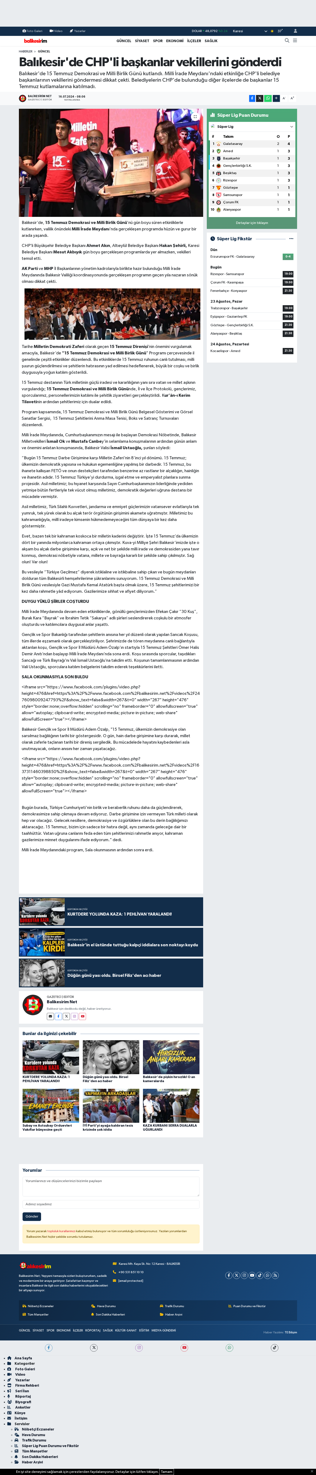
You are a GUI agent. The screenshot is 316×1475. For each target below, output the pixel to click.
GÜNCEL (124, 41)
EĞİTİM (144, 1330)
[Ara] (287, 41)
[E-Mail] (50, 1016)
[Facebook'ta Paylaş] (252, 98)
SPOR (158, 41)
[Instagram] (74, 1016)
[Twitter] (66, 1016)
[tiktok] (274, 1348)
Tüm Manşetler (38, 1314)
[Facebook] (58, 1016)
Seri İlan (22, 1391)
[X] (236, 1275)
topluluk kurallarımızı (61, 1231)
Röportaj (23, 1396)
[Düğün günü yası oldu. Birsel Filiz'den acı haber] (111, 1057)
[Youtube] (82, 1016)
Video (58, 31)
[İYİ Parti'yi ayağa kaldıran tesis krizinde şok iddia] (111, 1105)
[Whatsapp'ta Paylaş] (268, 98)
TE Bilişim (291, 1332)
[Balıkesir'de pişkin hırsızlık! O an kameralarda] (171, 1057)
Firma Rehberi (27, 1385)
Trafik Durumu (174, 1306)
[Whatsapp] (267, 1275)
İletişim (21, 1418)
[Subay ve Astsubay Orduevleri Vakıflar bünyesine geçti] (51, 1105)
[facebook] (48, 1348)
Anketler (23, 1407)
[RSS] (275, 1275)
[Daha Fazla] (276, 98)
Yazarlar (80, 31)
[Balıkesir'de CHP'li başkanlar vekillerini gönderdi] (111, 163)
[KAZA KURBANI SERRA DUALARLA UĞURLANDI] (171, 1105)
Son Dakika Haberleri (110, 1314)
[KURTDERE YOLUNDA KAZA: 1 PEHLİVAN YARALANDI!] (51, 1057)
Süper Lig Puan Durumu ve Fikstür (50, 1446)
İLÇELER (194, 41)
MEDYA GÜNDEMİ (164, 1330)
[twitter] (94, 1348)
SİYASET (142, 41)
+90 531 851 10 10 (131, 1272)
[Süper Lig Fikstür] (291, 239)
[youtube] (184, 1348)
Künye (20, 1413)
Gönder (32, 1216)
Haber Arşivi (173, 1314)
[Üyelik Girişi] (293, 31)
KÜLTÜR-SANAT (126, 1330)
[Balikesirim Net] (33, 1005)
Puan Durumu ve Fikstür (249, 1306)
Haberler (25, 51)
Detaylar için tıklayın (252, 223)
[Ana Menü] (295, 41)
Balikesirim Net (62, 1002)
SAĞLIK (211, 41)
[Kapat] (313, 1471)
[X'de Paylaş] (259, 98)
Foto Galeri (34, 31)
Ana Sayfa (23, 1358)
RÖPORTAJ (92, 1330)
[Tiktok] (259, 1275)
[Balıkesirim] (35, 40)
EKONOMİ (175, 41)
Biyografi (23, 1402)
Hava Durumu (106, 1306)
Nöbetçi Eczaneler (41, 1306)
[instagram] (139, 1348)
